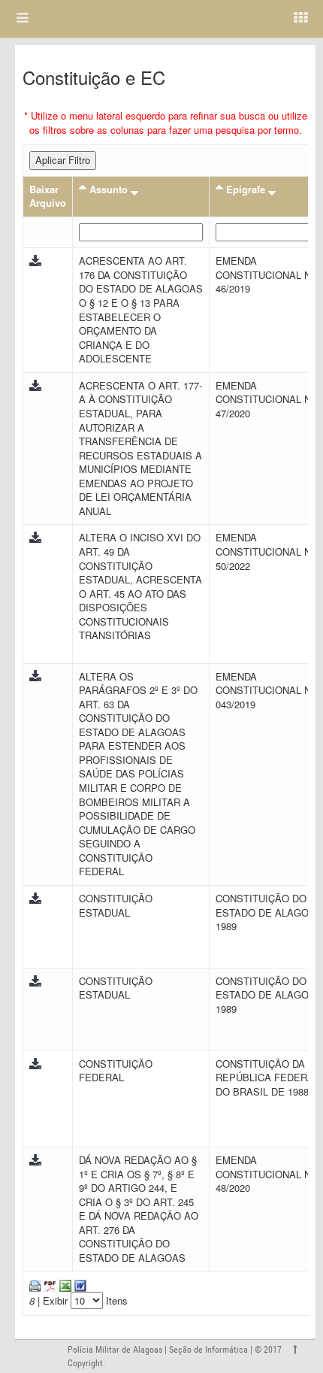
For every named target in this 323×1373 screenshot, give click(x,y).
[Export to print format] (35, 1284)
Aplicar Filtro (62, 160)
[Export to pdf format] (48, 1284)
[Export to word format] (78, 1284)
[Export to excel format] (63, 1284)
